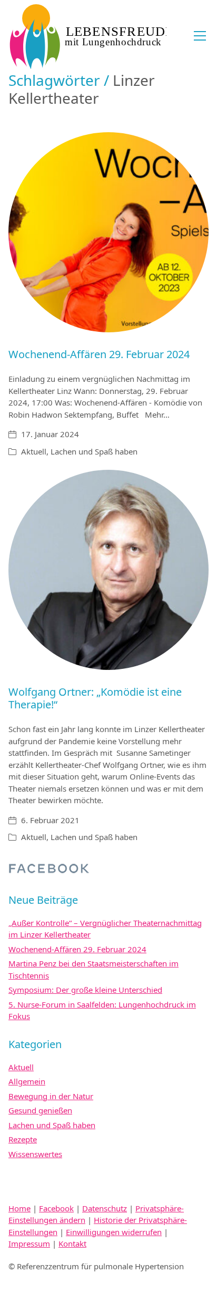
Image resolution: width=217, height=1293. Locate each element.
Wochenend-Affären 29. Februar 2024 (99, 354)
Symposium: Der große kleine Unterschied (85, 989)
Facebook (56, 1208)
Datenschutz (104, 1208)
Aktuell (33, 451)
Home (19, 1208)
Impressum (29, 1243)
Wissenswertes (35, 1154)
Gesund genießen (40, 1110)
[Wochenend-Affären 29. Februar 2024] (108, 232)
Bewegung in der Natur (50, 1096)
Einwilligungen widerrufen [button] (114, 1232)
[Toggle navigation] (200, 35)
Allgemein (26, 1081)
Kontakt (72, 1243)
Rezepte (22, 1139)
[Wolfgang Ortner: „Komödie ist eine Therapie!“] (108, 570)
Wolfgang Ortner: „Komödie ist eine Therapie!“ (95, 698)
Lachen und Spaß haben (94, 451)
